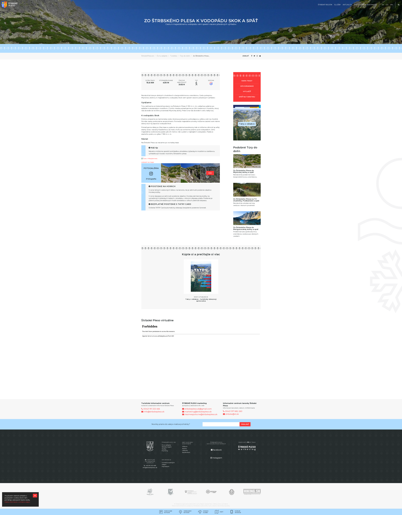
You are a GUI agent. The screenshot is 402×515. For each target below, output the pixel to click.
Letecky (185, 450)
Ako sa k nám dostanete (365, 5)
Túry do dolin (185, 56)
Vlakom (184, 446)
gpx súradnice (247, 86)
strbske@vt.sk (232, 414)
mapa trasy (247, 81)
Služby (337, 5)
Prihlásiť (245, 424)
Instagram (217, 458)
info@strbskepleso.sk (153, 411)
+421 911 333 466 (150, 465)
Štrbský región (325, 5)
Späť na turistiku (247, 97)
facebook (217, 450)
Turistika (173, 56)
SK (383, 5)
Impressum (165, 466)
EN (391, 5)
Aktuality (347, 5)
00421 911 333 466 (151, 409)
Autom (184, 448)
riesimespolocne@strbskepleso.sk (200, 414)
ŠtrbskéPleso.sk (147, 56)
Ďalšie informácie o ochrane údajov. (17, 502)
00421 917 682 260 (233, 411)
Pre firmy (165, 451)
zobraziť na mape (147, 162)
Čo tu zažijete (162, 56)
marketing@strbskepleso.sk (198, 411)
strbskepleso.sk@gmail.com (198, 409)
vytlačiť (247, 91)
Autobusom (186, 452)
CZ (387, 5)
